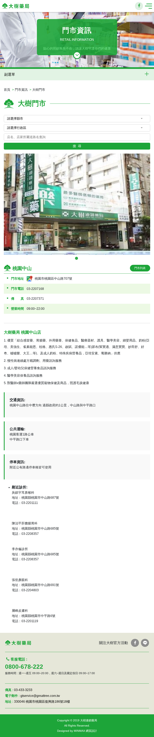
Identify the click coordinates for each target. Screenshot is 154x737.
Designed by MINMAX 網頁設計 (77, 730)
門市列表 (140, 268)
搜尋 (78, 146)
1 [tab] (76, 258)
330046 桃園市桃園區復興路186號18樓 (42, 701)
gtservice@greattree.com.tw (40, 695)
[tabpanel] (77, 204)
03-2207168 (35, 289)
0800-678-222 (24, 666)
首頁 (7, 89)
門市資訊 (21, 89)
